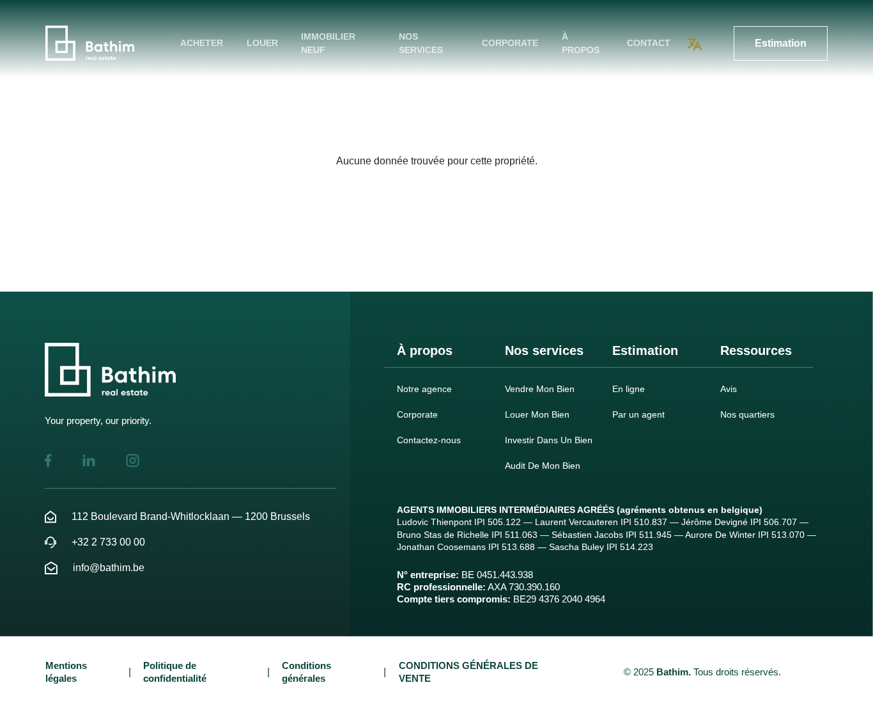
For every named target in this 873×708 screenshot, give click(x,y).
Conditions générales (306, 671)
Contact (648, 43)
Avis (728, 389)
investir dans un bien (548, 440)
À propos (580, 43)
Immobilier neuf (328, 43)
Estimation (781, 43)
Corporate (510, 43)
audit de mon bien (542, 465)
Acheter (201, 43)
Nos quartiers (747, 414)
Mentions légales (66, 671)
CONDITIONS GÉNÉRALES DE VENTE (468, 671)
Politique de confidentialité (174, 671)
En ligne (628, 389)
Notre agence (424, 389)
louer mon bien (537, 414)
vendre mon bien (540, 389)
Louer (262, 43)
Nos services (421, 43)
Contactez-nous (429, 440)
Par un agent (638, 414)
